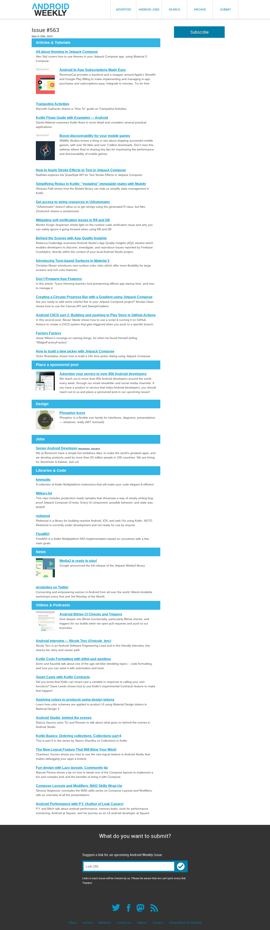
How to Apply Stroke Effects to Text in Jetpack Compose (81, 170)
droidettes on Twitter (52, 587)
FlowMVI (42, 534)
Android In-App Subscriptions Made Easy (92, 70)
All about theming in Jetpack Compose (67, 52)
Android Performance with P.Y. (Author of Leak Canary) (79, 804)
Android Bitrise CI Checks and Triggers (90, 614)
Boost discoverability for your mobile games (94, 136)
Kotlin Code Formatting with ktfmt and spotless (73, 659)
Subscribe (199, 32)
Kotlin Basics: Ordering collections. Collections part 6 (78, 736)
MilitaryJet (44, 493)
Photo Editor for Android (185, 923)
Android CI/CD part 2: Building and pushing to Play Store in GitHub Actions (96, 315)
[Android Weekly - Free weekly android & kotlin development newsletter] (51, 9)
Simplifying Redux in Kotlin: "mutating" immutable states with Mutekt (91, 184)
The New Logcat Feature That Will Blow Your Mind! (76, 749)
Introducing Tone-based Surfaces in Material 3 (72, 261)
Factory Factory (48, 333)
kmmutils (43, 479)
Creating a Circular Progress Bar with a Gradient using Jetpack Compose (94, 297)
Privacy (158, 923)
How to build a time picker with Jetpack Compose (75, 351)
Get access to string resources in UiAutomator (73, 202)
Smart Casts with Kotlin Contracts (63, 677)
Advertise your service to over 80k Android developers (103, 374)
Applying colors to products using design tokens (75, 699)
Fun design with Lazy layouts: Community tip (72, 767)
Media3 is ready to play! (78, 561)
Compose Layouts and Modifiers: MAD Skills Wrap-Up (79, 786)
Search (174, 9)
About (73, 923)
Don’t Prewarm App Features (59, 279)
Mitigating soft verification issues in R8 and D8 (73, 220)
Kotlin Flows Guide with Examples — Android (72, 117)
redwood (43, 516)
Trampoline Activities (52, 104)
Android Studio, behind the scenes (64, 718)
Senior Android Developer (68, 448)
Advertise (123, 9)
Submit (225, 9)
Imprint (142, 923)
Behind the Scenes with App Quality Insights (71, 238)
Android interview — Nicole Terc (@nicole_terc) (73, 641)
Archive (200, 9)
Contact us (124, 923)
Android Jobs (149, 9)
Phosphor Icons (72, 413)
